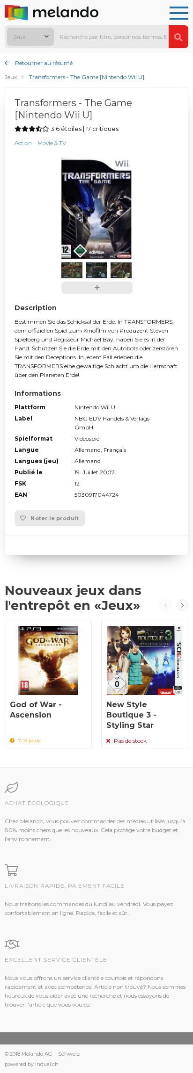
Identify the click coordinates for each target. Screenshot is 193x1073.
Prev (165, 605)
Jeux (11, 76)
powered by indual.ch (32, 1064)
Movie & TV (51, 142)
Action (23, 142)
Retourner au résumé (43, 62)
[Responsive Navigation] (179, 14)
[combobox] (30, 37)
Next (182, 605)
